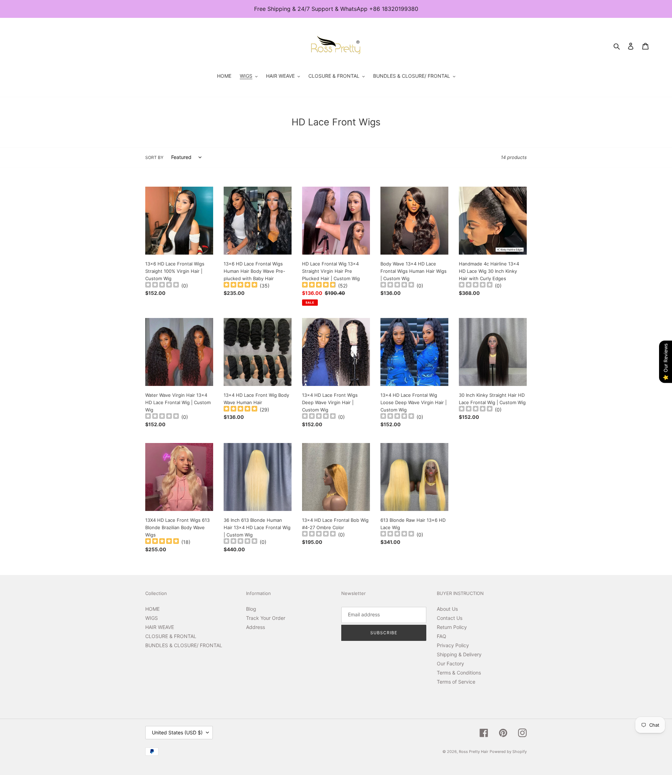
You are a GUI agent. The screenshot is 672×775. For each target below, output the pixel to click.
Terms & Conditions (459, 673)
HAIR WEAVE (159, 627)
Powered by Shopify (508, 751)
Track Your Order (265, 618)
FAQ (441, 636)
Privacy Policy (453, 645)
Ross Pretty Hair (473, 751)
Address (255, 627)
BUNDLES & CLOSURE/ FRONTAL (183, 645)
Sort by (154, 157)
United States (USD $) (177, 732)
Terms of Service (456, 682)
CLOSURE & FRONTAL (170, 636)
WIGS (151, 618)
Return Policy (452, 627)
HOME (152, 609)
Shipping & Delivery (459, 654)
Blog (251, 609)
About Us (447, 609)
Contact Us (449, 618)
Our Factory (450, 663)
